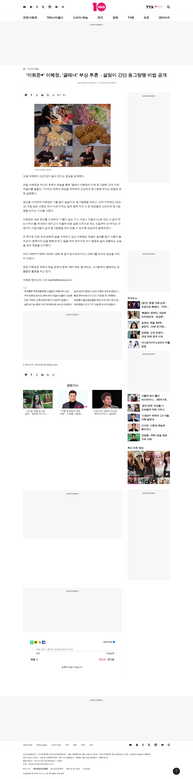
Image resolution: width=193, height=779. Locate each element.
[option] (149, 464)
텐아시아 (37, 773)
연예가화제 (30, 17)
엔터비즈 (164, 17)
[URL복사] (53, 95)
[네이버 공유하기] (42, 95)
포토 (146, 17)
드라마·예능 (80, 17)
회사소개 (26, 769)
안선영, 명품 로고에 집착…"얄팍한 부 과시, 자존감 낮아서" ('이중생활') (35, 414)
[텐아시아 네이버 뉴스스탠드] (56, 7)
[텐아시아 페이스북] (37, 7)
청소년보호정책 (56, 769)
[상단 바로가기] (176, 771)
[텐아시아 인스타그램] (50, 7)
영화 (115, 17)
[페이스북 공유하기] (31, 95)
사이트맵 (86, 769)
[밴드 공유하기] (48, 95)
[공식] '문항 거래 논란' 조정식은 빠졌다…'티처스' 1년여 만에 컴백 (155, 307)
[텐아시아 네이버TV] (31, 7)
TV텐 (131, 17)
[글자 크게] (59, 95)
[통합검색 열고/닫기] (168, 7)
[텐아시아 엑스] (43, 7)
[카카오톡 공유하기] (26, 95)
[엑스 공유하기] (37, 95)
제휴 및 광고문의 (73, 769)
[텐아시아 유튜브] (24, 7)
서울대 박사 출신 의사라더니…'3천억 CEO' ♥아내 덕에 (155, 399)
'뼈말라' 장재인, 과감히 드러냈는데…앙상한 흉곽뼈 (153, 317)
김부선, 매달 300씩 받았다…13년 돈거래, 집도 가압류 (153, 326)
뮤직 (100, 17)
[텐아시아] (99, 7)
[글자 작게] (64, 95)
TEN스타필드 (55, 17)
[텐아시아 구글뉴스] (63, 7)
